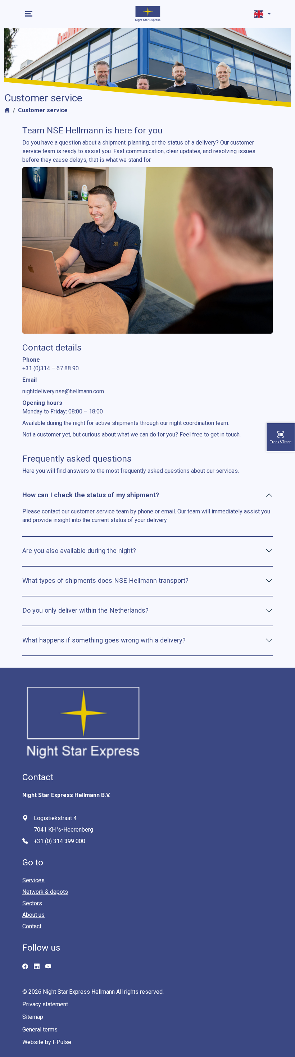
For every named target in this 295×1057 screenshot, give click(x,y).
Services (33, 880)
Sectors (32, 903)
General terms (40, 1029)
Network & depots (45, 891)
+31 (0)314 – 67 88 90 (50, 368)
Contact (31, 926)
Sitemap (32, 1016)
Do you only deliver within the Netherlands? (85, 610)
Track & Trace (280, 442)
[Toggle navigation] (29, 14)
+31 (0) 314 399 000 (59, 841)
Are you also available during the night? (79, 550)
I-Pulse (62, 1042)
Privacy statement (45, 1004)
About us (33, 914)
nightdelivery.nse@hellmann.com (63, 391)
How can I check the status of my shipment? (90, 495)
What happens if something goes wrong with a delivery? (104, 640)
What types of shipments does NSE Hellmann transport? (105, 580)
